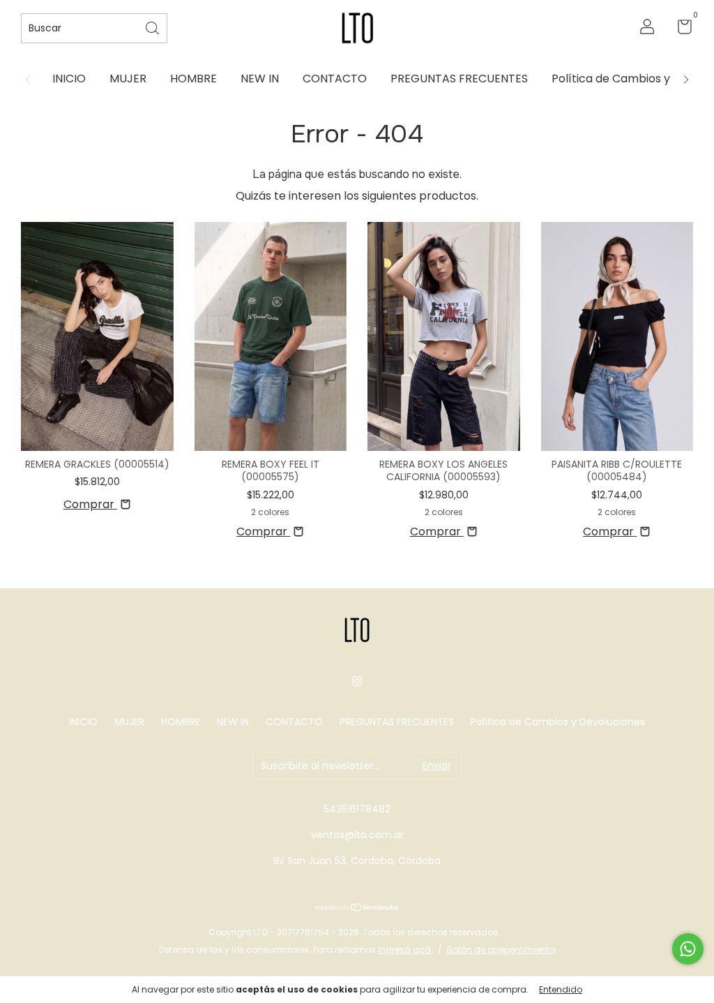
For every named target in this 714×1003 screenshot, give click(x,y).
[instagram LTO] (357, 681)
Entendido (560, 989)
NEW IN (260, 78)
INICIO (69, 78)
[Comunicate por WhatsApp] (688, 949)
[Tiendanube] (357, 908)
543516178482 (357, 809)
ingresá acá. (405, 950)
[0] (679, 29)
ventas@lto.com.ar (357, 835)
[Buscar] (153, 26)
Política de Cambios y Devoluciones (558, 722)
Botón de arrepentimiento (501, 950)
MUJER (127, 78)
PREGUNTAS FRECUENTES (459, 78)
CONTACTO (335, 78)
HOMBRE (193, 78)
